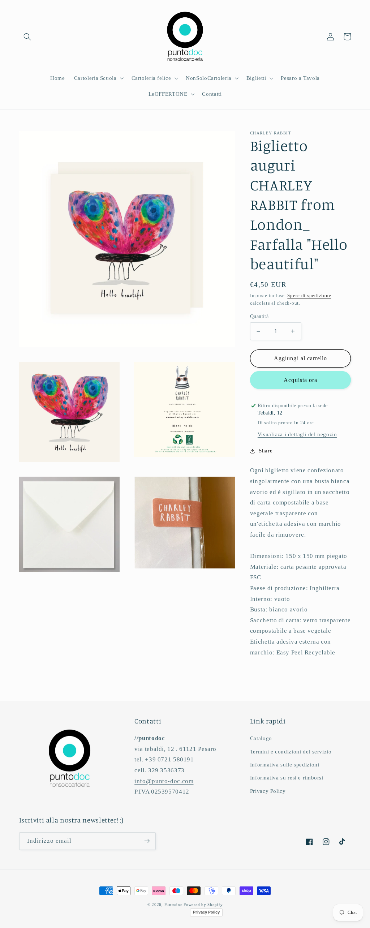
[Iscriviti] (146, 841)
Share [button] (265, 451)
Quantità (259, 316)
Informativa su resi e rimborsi (286, 778)
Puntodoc (173, 905)
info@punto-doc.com (163, 781)
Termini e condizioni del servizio (291, 752)
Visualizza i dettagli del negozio (297, 434)
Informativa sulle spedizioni (284, 765)
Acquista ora (300, 380)
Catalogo (261, 738)
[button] (27, 36)
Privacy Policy (268, 791)
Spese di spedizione (309, 295)
